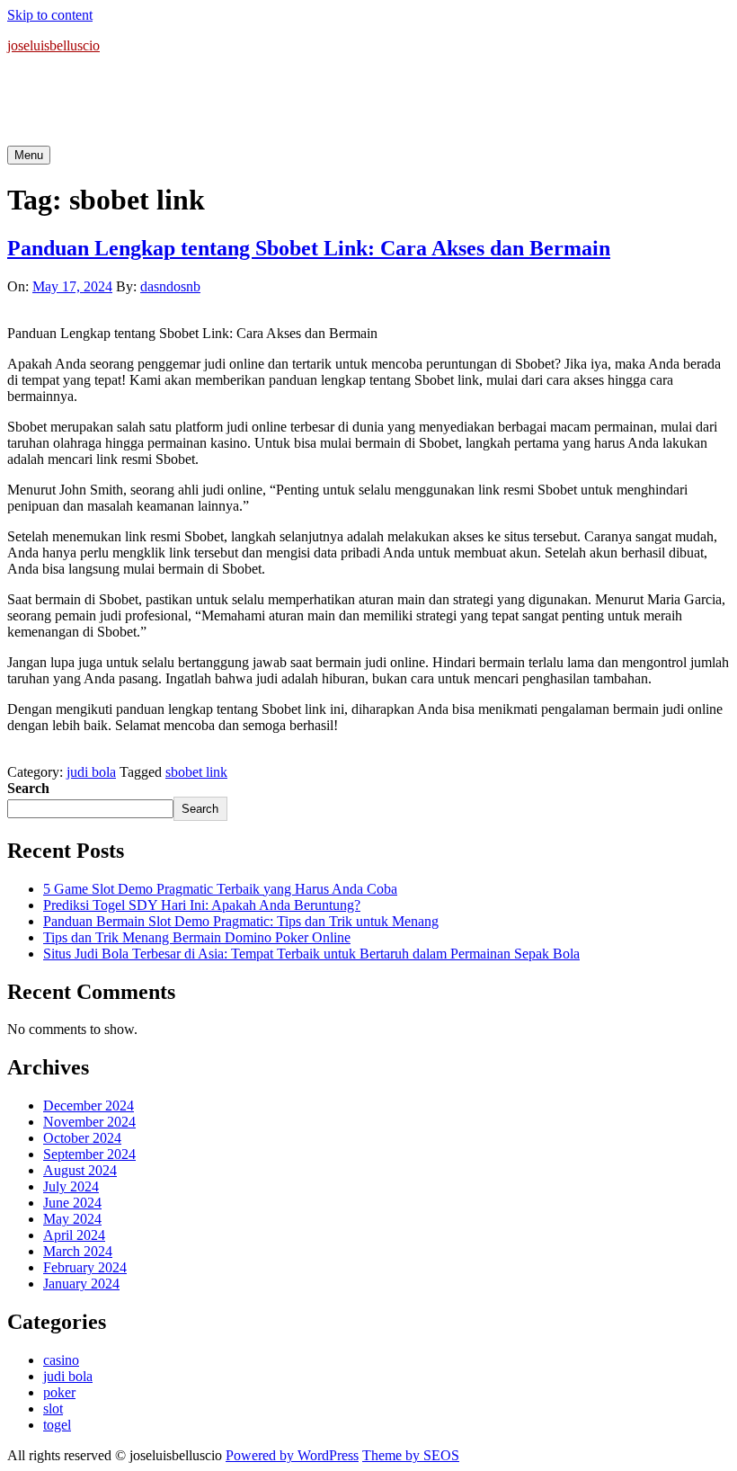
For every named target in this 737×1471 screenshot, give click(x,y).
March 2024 (77, 1251)
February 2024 (85, 1267)
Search (28, 788)
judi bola (91, 772)
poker (59, 1392)
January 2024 (81, 1283)
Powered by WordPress (292, 1455)
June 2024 (72, 1202)
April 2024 (74, 1235)
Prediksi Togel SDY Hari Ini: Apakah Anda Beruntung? (201, 905)
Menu (28, 155)
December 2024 (88, 1105)
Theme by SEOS (410, 1455)
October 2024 (82, 1138)
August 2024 (80, 1170)
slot (53, 1408)
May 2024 (72, 1218)
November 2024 (89, 1121)
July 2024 (71, 1186)
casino (61, 1360)
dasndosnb (170, 286)
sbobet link (196, 772)
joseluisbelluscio (53, 45)
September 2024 (89, 1154)
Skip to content (50, 14)
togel (57, 1424)
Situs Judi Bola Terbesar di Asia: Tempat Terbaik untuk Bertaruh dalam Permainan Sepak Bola (311, 953)
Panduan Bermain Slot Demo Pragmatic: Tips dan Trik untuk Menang (241, 921)
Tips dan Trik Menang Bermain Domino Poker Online (197, 937)
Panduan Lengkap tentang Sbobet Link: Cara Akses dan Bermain (308, 248)
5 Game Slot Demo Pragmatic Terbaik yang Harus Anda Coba (220, 888)
